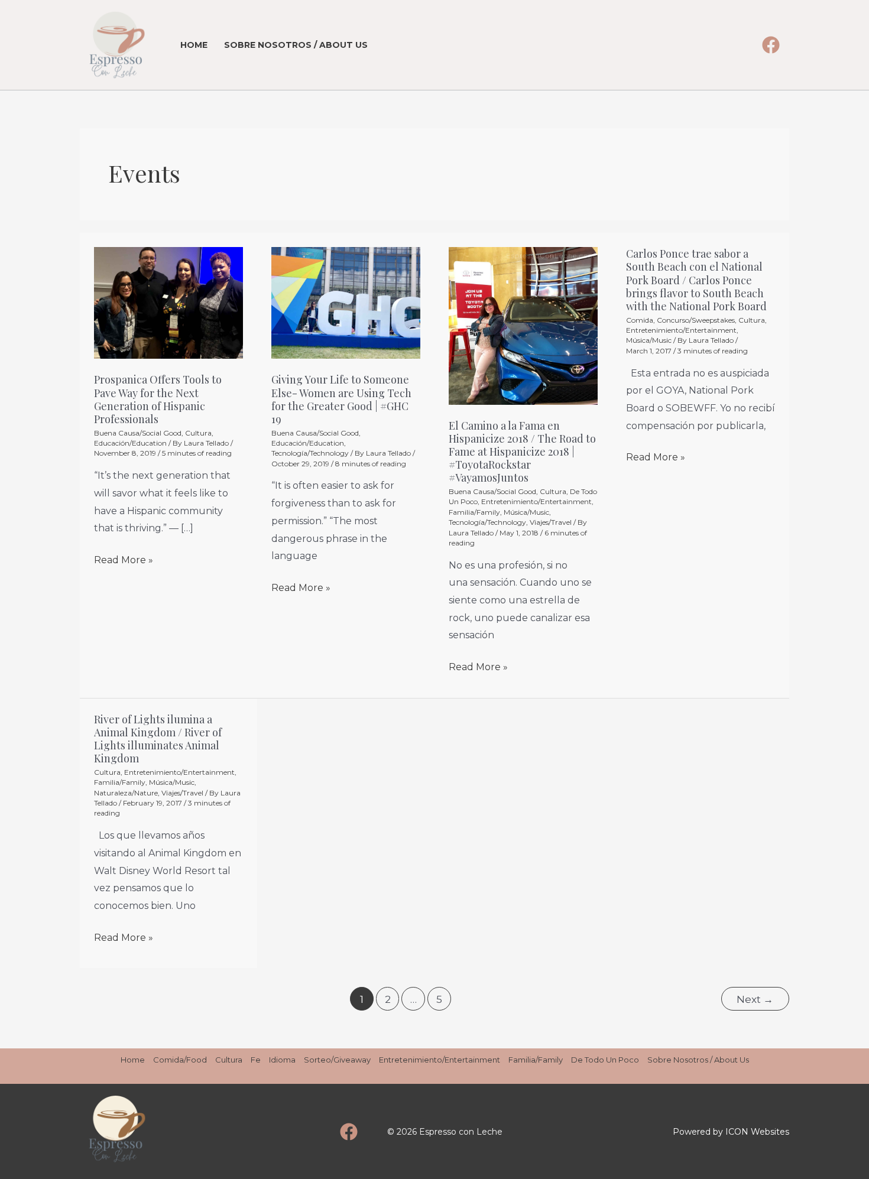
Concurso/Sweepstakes (696, 320)
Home (193, 45)
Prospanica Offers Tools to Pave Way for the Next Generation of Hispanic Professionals (158, 399)
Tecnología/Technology (310, 453)
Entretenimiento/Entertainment (536, 501)
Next (755, 999)
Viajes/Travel (551, 522)
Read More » (123, 558)
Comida (639, 320)
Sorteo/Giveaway (337, 1059)
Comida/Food (180, 1059)
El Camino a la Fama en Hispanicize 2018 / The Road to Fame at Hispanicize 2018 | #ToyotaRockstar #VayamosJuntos (522, 451)
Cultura (198, 432)
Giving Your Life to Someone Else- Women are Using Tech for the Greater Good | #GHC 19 (341, 399)
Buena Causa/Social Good (137, 432)
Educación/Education (130, 443)
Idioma (282, 1059)
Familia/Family (474, 512)
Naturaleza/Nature (126, 792)
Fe (256, 1059)
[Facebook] (771, 45)
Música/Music (526, 512)
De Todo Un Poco (605, 1059)
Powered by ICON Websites (731, 1131)
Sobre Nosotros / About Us (296, 45)
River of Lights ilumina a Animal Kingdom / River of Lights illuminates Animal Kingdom (158, 738)
